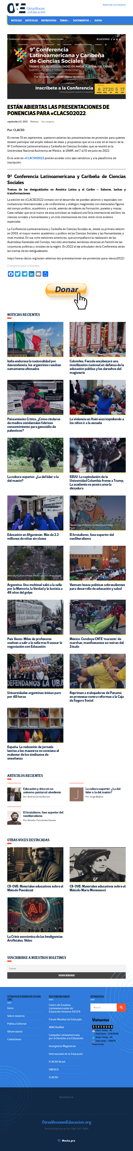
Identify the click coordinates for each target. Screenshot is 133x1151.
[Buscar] (121, 1007)
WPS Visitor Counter (113, 1044)
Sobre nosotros (16, 1016)
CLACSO (53, 1077)
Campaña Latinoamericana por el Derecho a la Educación (66, 1036)
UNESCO (54, 1069)
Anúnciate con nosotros (114, 4)
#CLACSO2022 (34, 158)
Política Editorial (16, 1023)
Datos (98, 20)
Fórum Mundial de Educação (65, 1019)
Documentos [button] (81, 20)
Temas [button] (64, 20)
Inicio (10, 1008)
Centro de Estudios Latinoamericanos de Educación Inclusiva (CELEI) (64, 1008)
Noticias (16, 20)
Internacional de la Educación (66, 1053)
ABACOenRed (56, 1027)
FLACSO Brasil (57, 1061)
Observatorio (14, 1031)
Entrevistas (48, 20)
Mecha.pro (68, 1141)
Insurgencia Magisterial (62, 1046)
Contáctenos (14, 1039)
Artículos (31, 20)
